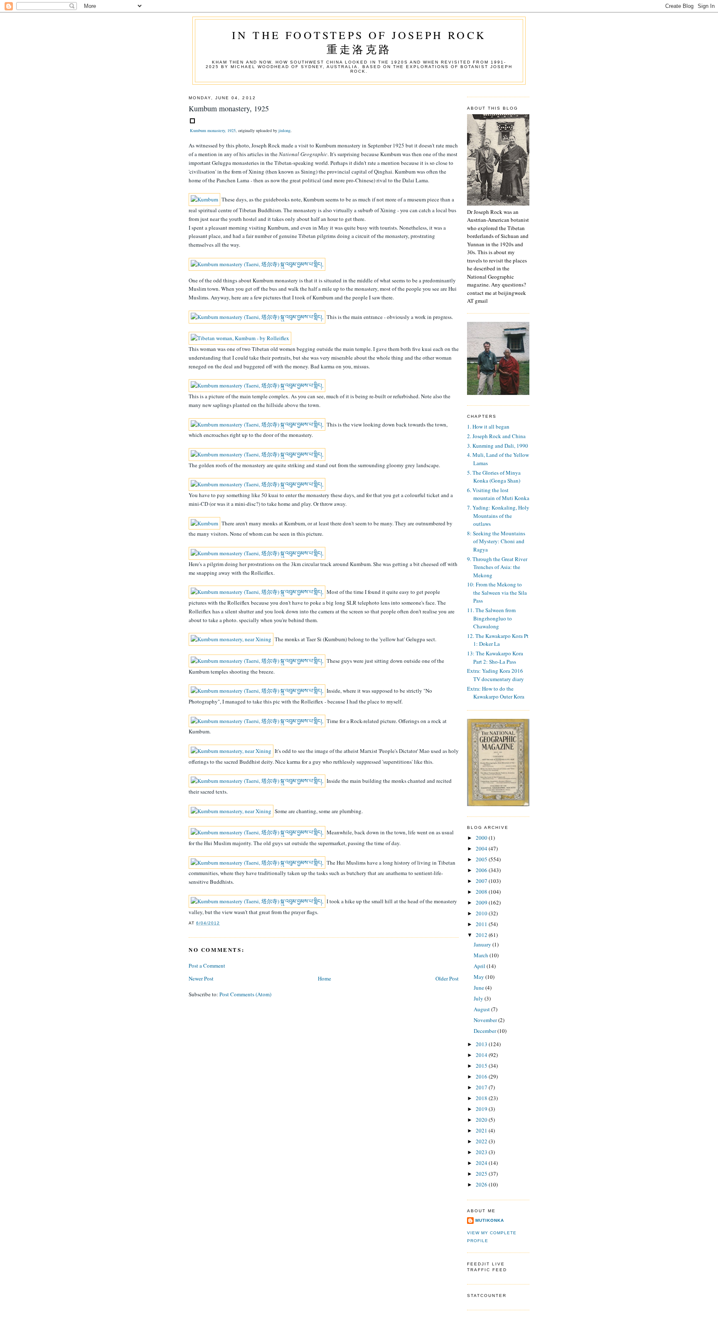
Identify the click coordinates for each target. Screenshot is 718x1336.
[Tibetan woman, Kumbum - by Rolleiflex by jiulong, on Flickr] (240, 338)
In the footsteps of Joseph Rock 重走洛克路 (359, 42)
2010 (482, 913)
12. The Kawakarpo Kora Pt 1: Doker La (498, 640)
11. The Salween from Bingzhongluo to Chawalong (491, 618)
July (479, 998)
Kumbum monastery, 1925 (213, 130)
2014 (482, 1055)
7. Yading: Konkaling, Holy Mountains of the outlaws (498, 515)
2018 (482, 1098)
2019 (482, 1109)
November (486, 1020)
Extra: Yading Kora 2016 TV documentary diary (495, 675)
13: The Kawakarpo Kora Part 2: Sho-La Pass (495, 657)
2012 (482, 935)
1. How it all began (488, 426)
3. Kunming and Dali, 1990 (497, 445)
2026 (482, 1184)
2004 (482, 848)
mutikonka (489, 1220)
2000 (482, 837)
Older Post (447, 978)
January (483, 944)
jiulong (284, 130)
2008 (482, 891)
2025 (482, 1173)
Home (324, 978)
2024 (482, 1163)
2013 (482, 1044)
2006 (482, 870)
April (480, 966)
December (485, 1030)
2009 (482, 902)
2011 (482, 924)
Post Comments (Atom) (245, 994)
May (479, 977)
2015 (482, 1065)
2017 (482, 1087)
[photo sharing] (192, 121)
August (482, 1009)
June (479, 987)
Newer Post (201, 978)
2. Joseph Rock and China (496, 436)
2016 (482, 1076)
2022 (482, 1141)
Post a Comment (207, 965)
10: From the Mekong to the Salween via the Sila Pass (497, 592)
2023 (482, 1152)
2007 (482, 881)
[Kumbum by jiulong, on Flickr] (204, 199)
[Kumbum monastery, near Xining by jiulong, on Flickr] (231, 639)
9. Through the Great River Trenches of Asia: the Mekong (497, 567)
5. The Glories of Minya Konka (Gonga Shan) (494, 477)
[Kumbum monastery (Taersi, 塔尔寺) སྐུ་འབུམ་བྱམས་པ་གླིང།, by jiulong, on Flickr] (257, 264)
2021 (482, 1130)
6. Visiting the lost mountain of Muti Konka (498, 494)
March (481, 955)
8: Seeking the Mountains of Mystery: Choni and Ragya (496, 541)
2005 (482, 859)
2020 (482, 1119)
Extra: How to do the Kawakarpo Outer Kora (495, 693)
